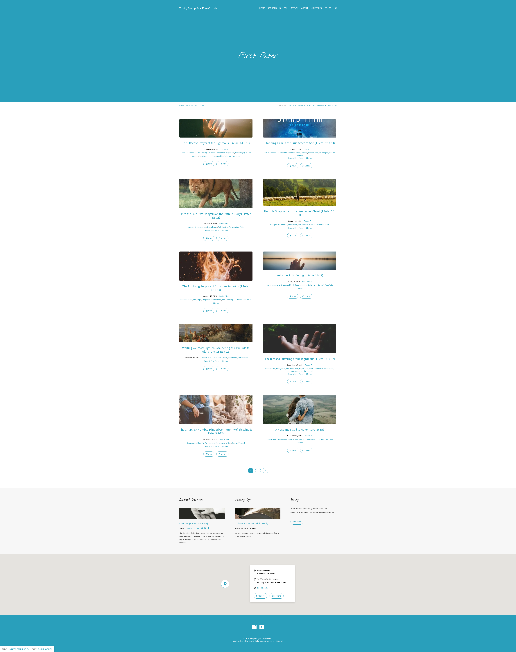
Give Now (297, 522)
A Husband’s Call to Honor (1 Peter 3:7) (299, 429)
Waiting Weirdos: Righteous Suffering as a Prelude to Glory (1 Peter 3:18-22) (216, 349)
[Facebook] (254, 627)
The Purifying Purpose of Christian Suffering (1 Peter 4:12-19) (215, 288)
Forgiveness (282, 439)
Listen (223, 164)
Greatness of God (193, 152)
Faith (183, 152)
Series (300, 105)
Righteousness (293, 371)
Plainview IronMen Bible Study (251, 523)
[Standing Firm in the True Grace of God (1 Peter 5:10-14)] (299, 135)
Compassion (270, 368)
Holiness (211, 152)
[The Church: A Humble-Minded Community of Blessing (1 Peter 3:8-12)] (215, 422)
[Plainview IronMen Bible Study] (257, 517)
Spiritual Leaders (322, 224)
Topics (291, 105)
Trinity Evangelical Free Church (198, 8)
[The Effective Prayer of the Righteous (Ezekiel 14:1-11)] (215, 135)
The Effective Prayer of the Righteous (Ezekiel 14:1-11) (216, 143)
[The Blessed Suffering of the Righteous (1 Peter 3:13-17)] (299, 351)
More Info (260, 596)
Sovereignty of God (243, 152)
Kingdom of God (287, 285)
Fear (296, 368)
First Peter (199, 105)
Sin (233, 152)
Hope (298, 152)
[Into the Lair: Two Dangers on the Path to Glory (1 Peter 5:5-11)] (215, 206)
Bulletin (284, 8)
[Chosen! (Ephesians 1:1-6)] (202, 517)
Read (210, 164)
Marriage (298, 439)
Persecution (313, 152)
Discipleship (282, 152)
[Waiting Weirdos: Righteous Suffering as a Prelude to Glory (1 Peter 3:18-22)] (215, 340)
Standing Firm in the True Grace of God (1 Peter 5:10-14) (300, 143)
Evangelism (280, 368)
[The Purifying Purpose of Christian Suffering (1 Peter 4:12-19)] (215, 278)
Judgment (206, 299)
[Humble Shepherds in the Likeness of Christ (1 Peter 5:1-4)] (299, 203)
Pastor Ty (224, 149)
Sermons (272, 8)
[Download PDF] (208, 528)
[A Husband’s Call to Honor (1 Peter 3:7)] (299, 422)
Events (294, 8)
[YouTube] (261, 627)
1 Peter (213, 156)
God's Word (222, 357)
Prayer (228, 152)
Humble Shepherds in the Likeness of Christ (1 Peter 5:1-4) (300, 213)
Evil (219, 227)
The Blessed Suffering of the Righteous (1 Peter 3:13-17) (300, 359)
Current (195, 156)
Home (262, 8)
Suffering (299, 155)
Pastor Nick (224, 223)
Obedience (220, 152)
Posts (328, 8)
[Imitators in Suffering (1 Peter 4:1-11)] (299, 267)
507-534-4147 (263, 588)
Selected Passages (232, 156)
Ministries (316, 8)
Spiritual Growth (308, 224)
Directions (276, 596)
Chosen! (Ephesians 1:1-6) (193, 523)
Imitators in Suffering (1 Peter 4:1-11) (299, 275)
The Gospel (308, 371)
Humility (304, 152)
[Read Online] (198, 528)
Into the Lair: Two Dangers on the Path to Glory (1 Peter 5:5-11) (216, 215)
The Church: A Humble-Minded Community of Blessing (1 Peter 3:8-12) (215, 431)
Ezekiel (220, 156)
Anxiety (191, 227)
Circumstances (270, 152)
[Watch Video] (202, 528)
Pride (242, 227)
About (304, 8)
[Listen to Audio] (205, 528)
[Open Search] (335, 8)
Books (310, 105)
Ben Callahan (307, 281)
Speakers (320, 105)
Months (331, 105)
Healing (204, 152)
